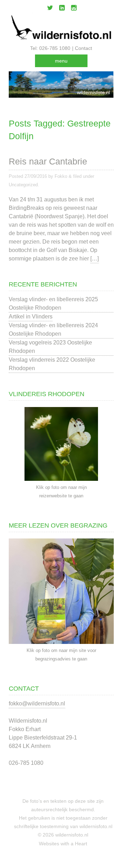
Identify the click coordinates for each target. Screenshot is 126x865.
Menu (61, 61)
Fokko (61, 176)
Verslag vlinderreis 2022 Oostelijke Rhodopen (52, 364)
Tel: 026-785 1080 (50, 48)
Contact (83, 48)
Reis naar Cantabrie (48, 161)
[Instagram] (74, 9)
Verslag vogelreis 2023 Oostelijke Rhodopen (50, 347)
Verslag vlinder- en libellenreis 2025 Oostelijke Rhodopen (53, 303)
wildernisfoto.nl (93, 92)
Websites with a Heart (63, 843)
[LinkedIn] (62, 9)
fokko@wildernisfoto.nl (37, 703)
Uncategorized (23, 184)
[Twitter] (50, 9)
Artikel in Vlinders (30, 316)
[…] (94, 259)
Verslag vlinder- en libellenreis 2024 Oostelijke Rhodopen (53, 329)
